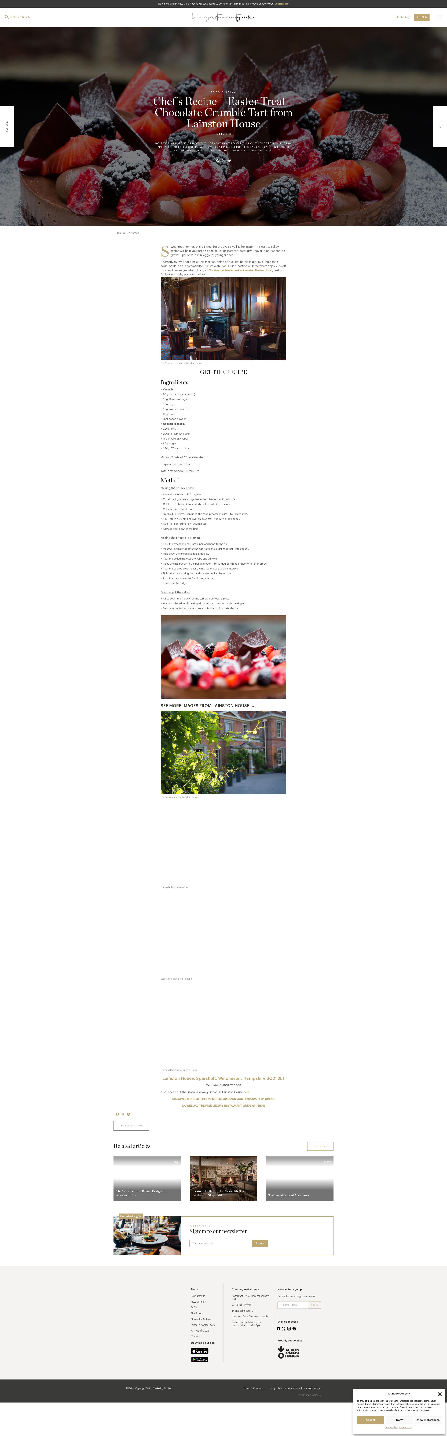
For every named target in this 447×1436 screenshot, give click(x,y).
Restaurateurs (198, 1296)
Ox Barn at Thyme (241, 1305)
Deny (399, 1420)
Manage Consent (312, 1388)
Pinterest (294, 1328)
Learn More (282, 4)
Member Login (403, 17)
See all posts (319, 1146)
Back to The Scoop (128, 233)
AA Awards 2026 (200, 1331)
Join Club (422, 17)
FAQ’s (194, 1307)
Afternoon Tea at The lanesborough (250, 1316)
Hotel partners (198, 1302)
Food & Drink (223, 92)
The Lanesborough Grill (244, 1311)
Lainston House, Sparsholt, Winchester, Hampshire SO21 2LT (224, 1078)
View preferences (428, 1420)
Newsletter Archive (201, 1319)
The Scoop (196, 1313)
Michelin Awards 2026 (203, 1325)
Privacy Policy (405, 1427)
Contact (195, 1336)
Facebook (278, 1328)
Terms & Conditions (254, 1388)
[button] (440, 1394)
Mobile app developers (309, 1395)
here (246, 1092)
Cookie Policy (391, 1427)
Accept (370, 1420)
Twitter (283, 1328)
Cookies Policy (292, 1388)
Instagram (289, 1328)
